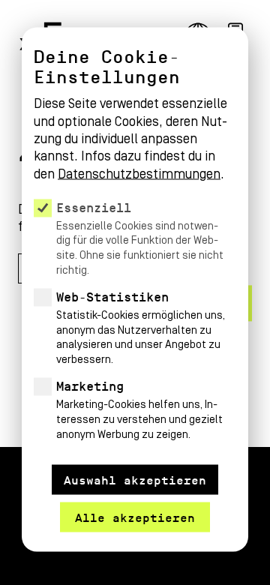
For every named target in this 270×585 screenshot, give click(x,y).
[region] (135, 248)
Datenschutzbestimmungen (139, 174)
